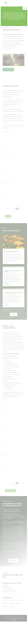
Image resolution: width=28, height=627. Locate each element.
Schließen (25, 8)
